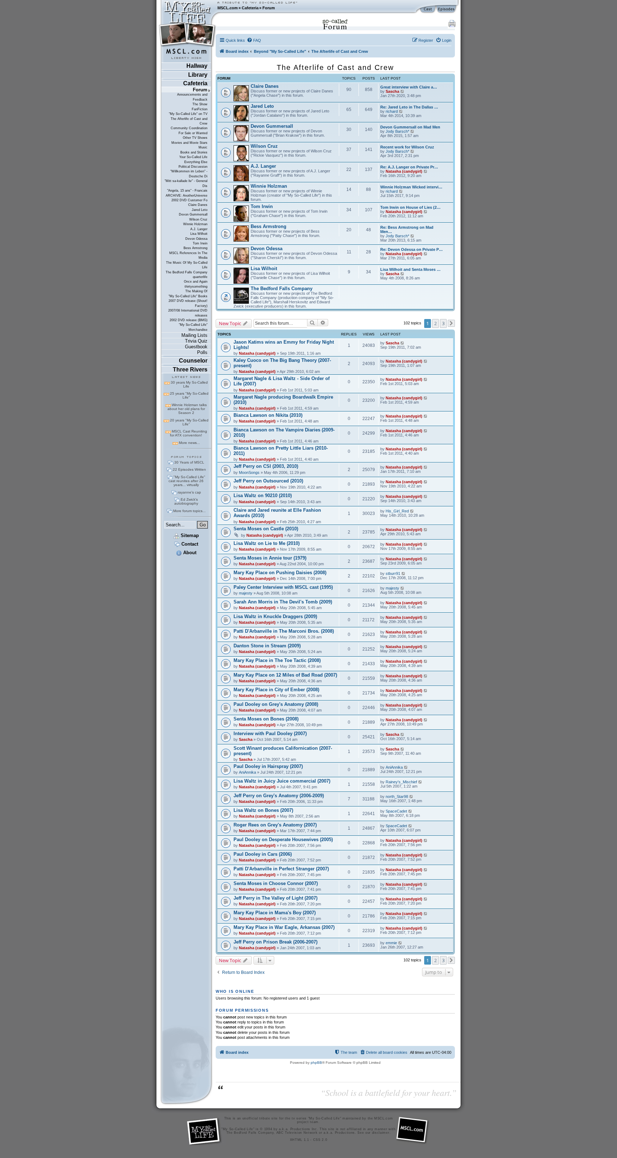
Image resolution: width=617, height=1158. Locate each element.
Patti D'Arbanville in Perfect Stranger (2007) (281, 868)
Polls (202, 352)
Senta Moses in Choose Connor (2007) (276, 883)
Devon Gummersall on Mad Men (410, 127)
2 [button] (435, 323)
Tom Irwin (200, 243)
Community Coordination (189, 128)
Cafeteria (250, 8)
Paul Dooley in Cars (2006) (263, 854)
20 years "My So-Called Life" (189, 422)
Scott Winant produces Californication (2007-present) (283, 750)
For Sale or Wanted (193, 133)
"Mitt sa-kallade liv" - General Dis (186, 183)
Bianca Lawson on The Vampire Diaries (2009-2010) (284, 432)
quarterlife (200, 277)
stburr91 (393, 573)
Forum (268, 8)
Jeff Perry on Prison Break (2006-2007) (275, 942)
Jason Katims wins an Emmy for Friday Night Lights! (284, 344)
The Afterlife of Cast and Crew (189, 121)
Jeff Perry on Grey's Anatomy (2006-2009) (279, 795)
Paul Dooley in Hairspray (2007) (268, 766)
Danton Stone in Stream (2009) (267, 645)
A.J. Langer (198, 229)
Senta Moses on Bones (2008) (266, 719)
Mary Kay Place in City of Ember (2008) (276, 689)
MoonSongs (249, 472)
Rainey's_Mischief (401, 782)
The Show (199, 104)
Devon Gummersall (193, 214)
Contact (189, 544)
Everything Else (195, 162)
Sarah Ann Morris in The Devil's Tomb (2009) (283, 602)
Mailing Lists (194, 335)
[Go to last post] (402, 343)
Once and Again (195, 281)
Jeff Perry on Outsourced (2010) (268, 481)
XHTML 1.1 (299, 1140)
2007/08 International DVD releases (187, 313)
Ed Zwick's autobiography (186, 501)
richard (392, 111)
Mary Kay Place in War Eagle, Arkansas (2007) (284, 927)
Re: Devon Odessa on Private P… (411, 249)
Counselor (193, 361)
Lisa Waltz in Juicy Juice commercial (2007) (282, 781)
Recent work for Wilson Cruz (407, 147)
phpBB (316, 1063)
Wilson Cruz (198, 219)
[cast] (428, 9)
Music (203, 147)
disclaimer (381, 1132)
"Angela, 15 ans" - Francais (187, 190)
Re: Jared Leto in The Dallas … (409, 107)
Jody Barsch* (397, 131)
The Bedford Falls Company (186, 272)
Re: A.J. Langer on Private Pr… (409, 167)
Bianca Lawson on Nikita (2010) (268, 415)
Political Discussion (193, 166)
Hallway (196, 66)
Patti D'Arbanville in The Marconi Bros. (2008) (284, 631)
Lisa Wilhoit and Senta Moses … (410, 269)
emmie (391, 943)
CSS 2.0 (320, 1140)
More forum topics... (189, 511)
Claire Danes (197, 205)
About (189, 552)
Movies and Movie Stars (189, 143)
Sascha (392, 91)
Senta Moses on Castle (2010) (266, 528)
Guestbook (196, 346)
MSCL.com (227, 8)
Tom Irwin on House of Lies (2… (410, 207)
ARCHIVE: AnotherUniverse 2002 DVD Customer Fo (186, 198)
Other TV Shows (195, 138)
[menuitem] (254, 40)
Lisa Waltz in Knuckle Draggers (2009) (275, 616)
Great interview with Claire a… (408, 87)
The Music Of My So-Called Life (186, 265)
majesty (245, 593)
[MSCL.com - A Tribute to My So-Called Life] (187, 8)
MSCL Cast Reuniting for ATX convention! (188, 433)
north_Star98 (397, 796)
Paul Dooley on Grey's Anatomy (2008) (276, 704)
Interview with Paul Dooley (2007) (270, 733)
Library (197, 75)
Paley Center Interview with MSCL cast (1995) (283, 587)
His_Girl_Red (397, 511)
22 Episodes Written (189, 469)
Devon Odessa (196, 239)
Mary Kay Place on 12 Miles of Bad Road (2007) (285, 675)
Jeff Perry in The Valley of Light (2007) (275, 898)
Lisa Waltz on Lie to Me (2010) (267, 543)
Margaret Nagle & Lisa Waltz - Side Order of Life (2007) (282, 381)
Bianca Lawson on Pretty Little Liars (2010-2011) (281, 450)
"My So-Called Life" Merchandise (193, 327)
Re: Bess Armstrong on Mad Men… (406, 229)
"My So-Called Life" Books (188, 296)
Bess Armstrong (195, 248)
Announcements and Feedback (192, 97)
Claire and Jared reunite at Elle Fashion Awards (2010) (277, 512)
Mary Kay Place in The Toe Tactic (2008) (277, 660)
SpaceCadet (396, 811)
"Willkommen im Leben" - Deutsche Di (188, 174)
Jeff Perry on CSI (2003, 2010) (266, 466)
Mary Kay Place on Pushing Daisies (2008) (280, 572)
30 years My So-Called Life (189, 384)
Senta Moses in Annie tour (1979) (270, 558)
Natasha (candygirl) (404, 171)
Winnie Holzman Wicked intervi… (411, 187)
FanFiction (199, 109)
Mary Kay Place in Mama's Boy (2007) (275, 912)
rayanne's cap (189, 492)
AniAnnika (247, 772)
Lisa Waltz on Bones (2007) (263, 810)
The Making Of (196, 291)
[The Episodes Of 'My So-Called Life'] (447, 9)
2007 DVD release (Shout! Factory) (188, 303)
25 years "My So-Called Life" (189, 395)
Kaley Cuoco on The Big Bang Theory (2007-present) (282, 363)
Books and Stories (193, 152)
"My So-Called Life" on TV (188, 114)
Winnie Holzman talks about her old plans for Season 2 (187, 409)
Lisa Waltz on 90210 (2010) (263, 495)
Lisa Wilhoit (198, 234)
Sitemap (189, 535)
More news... (189, 443)
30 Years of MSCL (189, 462)
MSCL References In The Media (188, 255)
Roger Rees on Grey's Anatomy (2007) (275, 825)
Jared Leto (199, 210)
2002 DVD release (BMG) (188, 320)
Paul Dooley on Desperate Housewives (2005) (283, 839)
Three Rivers (190, 369)
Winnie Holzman (195, 224)
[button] (451, 323)
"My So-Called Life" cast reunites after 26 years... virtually (187, 481)
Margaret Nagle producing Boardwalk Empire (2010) (283, 399)
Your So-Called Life (193, 157)
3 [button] (443, 323)
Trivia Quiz (196, 341)
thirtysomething (196, 286)
